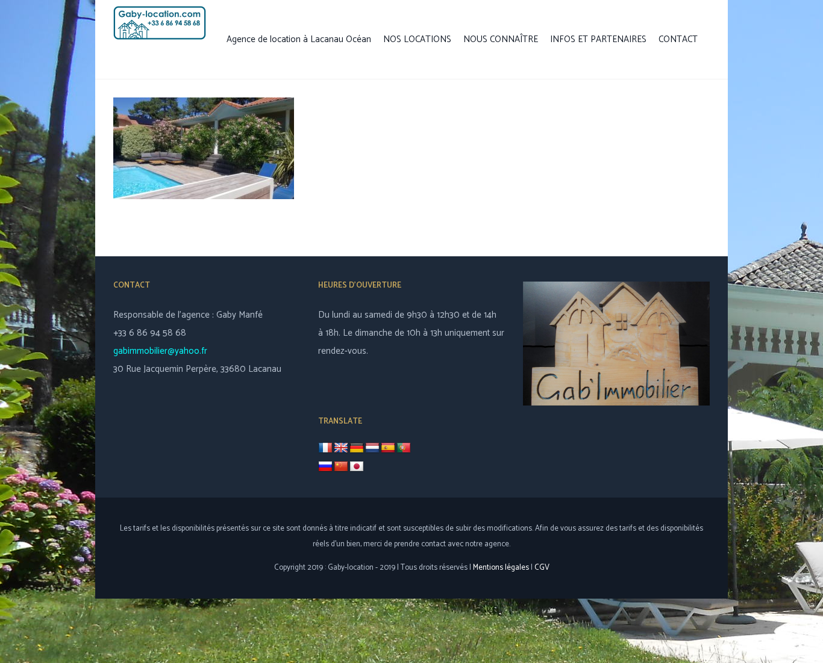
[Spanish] (388, 448)
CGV (541, 567)
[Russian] (325, 467)
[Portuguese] (403, 448)
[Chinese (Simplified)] (341, 467)
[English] (341, 448)
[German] (356, 448)
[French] (325, 448)
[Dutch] (372, 448)
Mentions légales (501, 567)
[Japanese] (356, 467)
